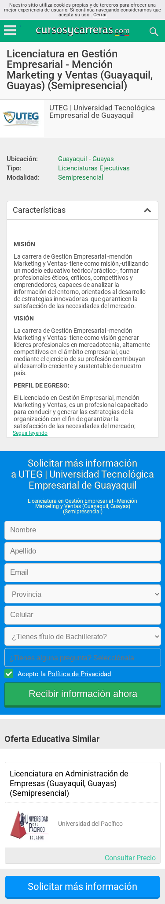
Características (39, 210)
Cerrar (100, 15)
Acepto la (64, 674)
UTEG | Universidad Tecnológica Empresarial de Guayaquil (102, 111)
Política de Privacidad (79, 674)
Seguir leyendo (30, 433)
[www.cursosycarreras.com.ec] (83, 31)
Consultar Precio (130, 858)
